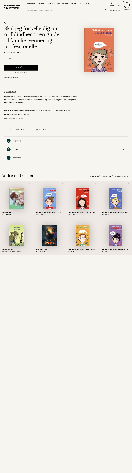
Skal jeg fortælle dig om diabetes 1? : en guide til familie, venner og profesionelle (115, 249)
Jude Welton (105, 214)
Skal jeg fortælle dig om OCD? (46, 110)
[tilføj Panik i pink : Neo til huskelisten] (62, 221)
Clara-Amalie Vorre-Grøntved (11, 251)
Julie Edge (104, 251)
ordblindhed (13, 114)
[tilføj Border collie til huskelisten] (29, 184)
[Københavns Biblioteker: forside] (12, 7)
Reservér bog (21, 67)
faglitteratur (19, 118)
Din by (81, 3)
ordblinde (20, 114)
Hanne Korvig (6, 214)
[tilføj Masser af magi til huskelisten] (29, 221)
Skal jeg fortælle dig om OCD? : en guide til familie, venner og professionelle (81, 212)
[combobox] (66, 10)
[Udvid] (73, 111)
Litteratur (51, 3)
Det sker (41, 3)
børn (25, 114)
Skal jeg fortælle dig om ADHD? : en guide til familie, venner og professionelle (49, 212)
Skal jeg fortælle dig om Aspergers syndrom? (25, 110)
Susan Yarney (39, 214)
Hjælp (88, 3)
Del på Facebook (18, 130)
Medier (73, 3)
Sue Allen (71, 251)
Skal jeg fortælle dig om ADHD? (63, 110)
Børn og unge (62, 3)
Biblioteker (31, 3)
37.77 (11, 107)
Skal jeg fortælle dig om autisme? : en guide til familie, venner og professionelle (115, 212)
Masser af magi (7, 249)
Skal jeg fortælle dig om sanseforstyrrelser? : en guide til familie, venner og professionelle (81, 249)
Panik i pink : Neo (41, 249)
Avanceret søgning (115, 10)
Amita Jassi (71, 214)
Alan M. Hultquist (13, 52)
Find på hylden (21, 73)
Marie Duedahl (40, 251)
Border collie (6, 212)
